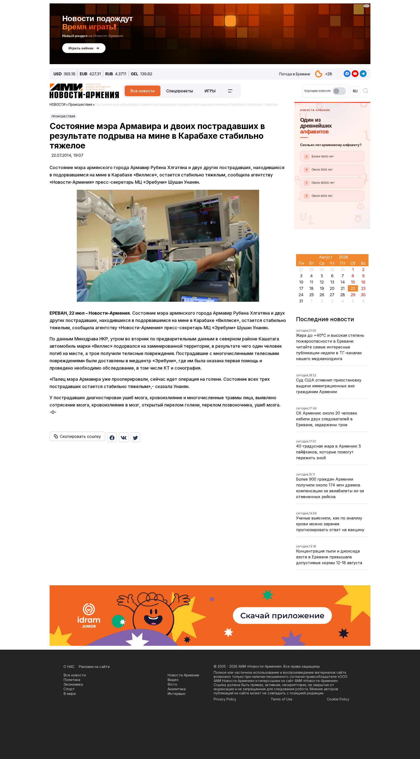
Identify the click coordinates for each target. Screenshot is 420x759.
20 (332, 288)
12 (322, 282)
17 (301, 288)
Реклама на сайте (94, 666)
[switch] (339, 91)
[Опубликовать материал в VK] (124, 437)
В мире (69, 693)
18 (311, 288)
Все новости (143, 90)
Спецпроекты (179, 90)
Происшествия (63, 116)
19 (322, 288)
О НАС (69, 666)
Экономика (73, 684)
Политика (71, 679)
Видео (173, 679)
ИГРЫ (210, 90)
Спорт (69, 689)
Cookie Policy (338, 699)
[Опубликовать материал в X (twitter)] (135, 437)
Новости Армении (183, 675)
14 (343, 282)
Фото (172, 684)
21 (343, 288)
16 (363, 282)
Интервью (176, 693)
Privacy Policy (225, 699)
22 (353, 288)
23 (363, 288)
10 (301, 282)
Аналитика (176, 689)
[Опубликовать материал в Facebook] (112, 437)
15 (353, 282)
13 (332, 282)
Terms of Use (281, 699)
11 (311, 282)
